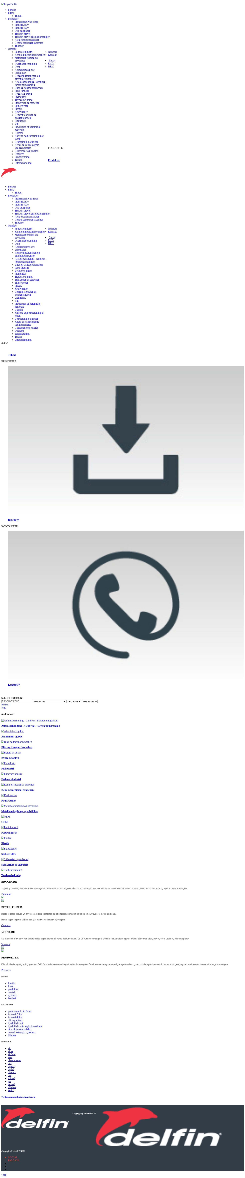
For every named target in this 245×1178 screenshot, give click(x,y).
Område (12, 48)
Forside (12, 9)
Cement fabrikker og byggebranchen (25, 116)
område (12, 992)
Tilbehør (19, 45)
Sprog (52, 60)
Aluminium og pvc (24, 69)
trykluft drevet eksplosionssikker (25, 1026)
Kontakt (52, 54)
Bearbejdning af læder (26, 141)
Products (5, 970)
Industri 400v (22, 27)
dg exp (11, 1066)
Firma (11, 12)
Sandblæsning (22, 156)
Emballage (20, 72)
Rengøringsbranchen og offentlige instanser (27, 77)
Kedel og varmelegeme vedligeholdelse (27, 146)
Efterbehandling (23, 162)
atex (10, 1057)
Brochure (6, 894)
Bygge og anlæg (23, 93)
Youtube (5, 944)
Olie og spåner (22, 30)
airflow (12, 1054)
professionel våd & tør (19, 1011)
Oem (17, 66)
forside (11, 983)
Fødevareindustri (23, 51)
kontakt (12, 998)
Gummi (19, 132)
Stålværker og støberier (27, 102)
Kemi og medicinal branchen (30, 54)
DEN (51, 66)
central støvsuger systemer (22, 1032)
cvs (10, 1063)
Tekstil (18, 159)
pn (9, 1081)
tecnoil (11, 1084)
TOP (3, 1175)
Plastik (18, 108)
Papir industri (22, 90)
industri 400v (15, 1017)
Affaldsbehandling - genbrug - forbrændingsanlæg (30, 83)
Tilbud (18, 15)
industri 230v (15, 1014)
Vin (16, 123)
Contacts (5, 925)
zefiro (11, 1090)
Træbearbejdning (23, 99)
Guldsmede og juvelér (26, 150)
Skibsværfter (21, 105)
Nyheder (52, 51)
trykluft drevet (15, 1023)
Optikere (19, 153)
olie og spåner (15, 1020)
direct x (12, 1072)
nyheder (12, 995)
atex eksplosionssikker (20, 1029)
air (9, 1048)
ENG (51, 63)
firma (11, 986)
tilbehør (12, 1035)
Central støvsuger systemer (29, 42)
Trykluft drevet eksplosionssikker (32, 36)
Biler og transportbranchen (29, 87)
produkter (13, 989)
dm (9, 1075)
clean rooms (14, 1060)
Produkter (13, 18)
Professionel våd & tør (26, 21)
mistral (11, 1078)
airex (10, 1051)
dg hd (11, 1069)
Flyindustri (20, 96)
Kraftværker (21, 111)
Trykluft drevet (22, 33)
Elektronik (20, 120)
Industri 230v (22, 24)
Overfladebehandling (26, 63)
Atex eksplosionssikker (27, 39)
